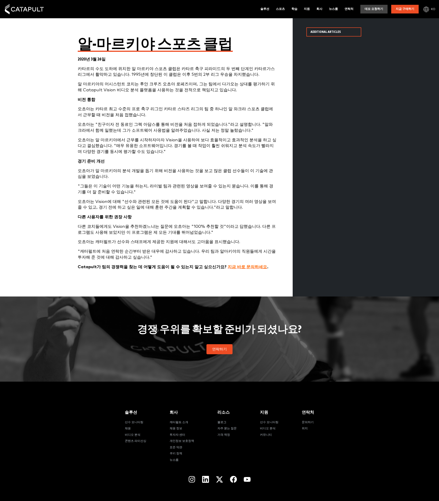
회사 (319, 9)
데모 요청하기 (374, 9)
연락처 (349, 9)
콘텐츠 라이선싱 (135, 441)
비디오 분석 (132, 434)
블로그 (221, 422)
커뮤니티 (266, 434)
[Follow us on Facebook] (233, 479)
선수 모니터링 (134, 422)
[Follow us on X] (219, 479)
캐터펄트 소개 (179, 422)
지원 (307, 9)
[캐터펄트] (24, 9)
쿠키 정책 (176, 453)
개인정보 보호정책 (182, 441)
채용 (128, 428)
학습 (294, 9)
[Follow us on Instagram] (191, 479)
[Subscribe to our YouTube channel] (247, 479)
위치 (305, 428)
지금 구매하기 (405, 9)
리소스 (223, 412)
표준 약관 (176, 447)
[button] (219, 349)
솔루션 (264, 9)
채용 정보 (176, 428)
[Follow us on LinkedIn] (205, 479)
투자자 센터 (177, 434)
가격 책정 (223, 434)
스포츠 (280, 9)
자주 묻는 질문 (227, 428)
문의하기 (308, 422)
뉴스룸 (333, 9)
